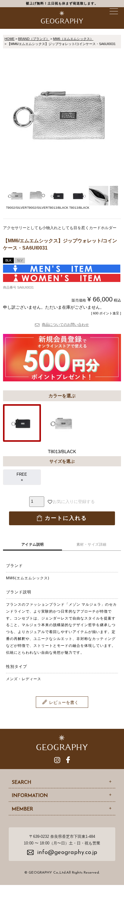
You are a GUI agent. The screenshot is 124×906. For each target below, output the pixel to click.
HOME (9, 39)
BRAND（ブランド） (33, 39)
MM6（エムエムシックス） (73, 39)
